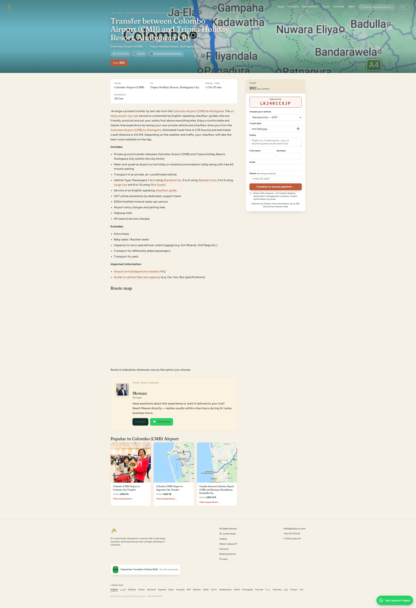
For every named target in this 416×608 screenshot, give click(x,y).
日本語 (206, 589)
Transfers (293, 6)
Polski (237, 589)
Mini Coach (157, 184)
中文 (301, 589)
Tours (326, 6)
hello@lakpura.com (295, 528)
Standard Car (172, 180)
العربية (123, 589)
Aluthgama (216, 111)
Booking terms (227, 554)
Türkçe (293, 589)
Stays (281, 6)
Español (162, 589)
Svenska (277, 589)
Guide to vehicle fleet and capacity (137, 277)
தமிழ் (286, 589)
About (351, 6)
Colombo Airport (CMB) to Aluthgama (135, 130)
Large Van (120, 184)
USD (404, 7)
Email (140, 421)
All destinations (228, 528)
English (114, 589)
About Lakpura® (228, 544)
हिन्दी (188, 589)
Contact (224, 549)
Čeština (132, 589)
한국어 (214, 589)
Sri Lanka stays (227, 533)
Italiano (197, 589)
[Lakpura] (9, 7)
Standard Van (207, 180)
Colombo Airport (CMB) (189, 111)
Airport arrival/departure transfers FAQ (140, 271)
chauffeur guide (166, 190)
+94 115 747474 (292, 533)
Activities (338, 6)
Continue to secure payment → (276, 186)
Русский (259, 589)
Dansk (141, 589)
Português (247, 589)
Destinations (310, 6)
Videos (223, 539)
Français (180, 589)
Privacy (223, 559)
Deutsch (151, 589)
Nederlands (225, 589)
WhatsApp (161, 421)
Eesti (171, 589)
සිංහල (268, 589)
